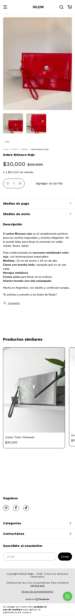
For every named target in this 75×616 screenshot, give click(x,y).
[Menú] (5, 7)
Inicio (5, 149)
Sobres (24, 149)
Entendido (63, 609)
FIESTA (14, 149)
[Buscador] (61, 7)
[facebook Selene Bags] (16, 508)
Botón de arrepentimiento (37, 591)
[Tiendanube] (37, 599)
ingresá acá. (37, 585)
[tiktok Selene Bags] (26, 508)
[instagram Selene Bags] (6, 508)
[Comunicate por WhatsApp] (67, 596)
